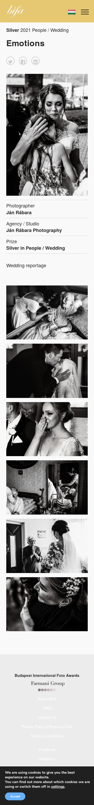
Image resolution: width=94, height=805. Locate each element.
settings (57, 786)
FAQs (47, 708)
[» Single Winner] (15, 11)
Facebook (47, 749)
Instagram (47, 758)
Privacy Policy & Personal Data (47, 726)
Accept (15, 796)
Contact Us (47, 717)
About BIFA (47, 698)
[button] (10, 61)
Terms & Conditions (47, 735)
